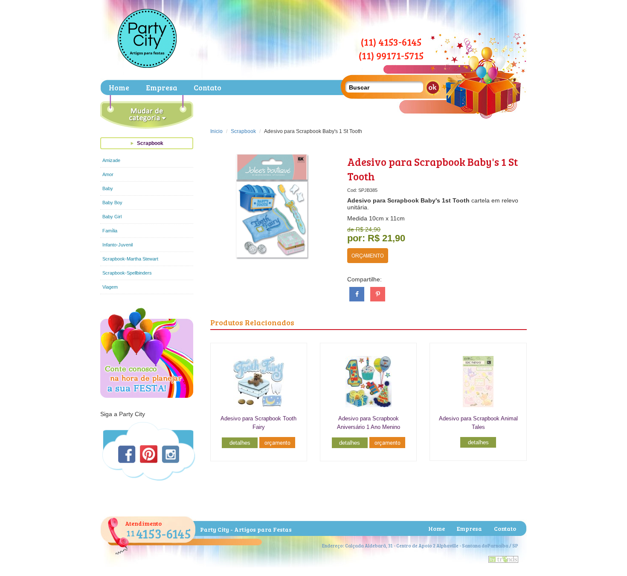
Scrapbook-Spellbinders (127, 272)
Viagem (110, 286)
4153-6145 (158, 533)
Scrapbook (150, 143)
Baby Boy (112, 202)
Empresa (161, 88)
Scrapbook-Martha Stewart (130, 258)
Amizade (111, 160)
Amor (107, 174)
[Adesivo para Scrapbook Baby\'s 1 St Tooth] (272, 206)
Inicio (216, 131)
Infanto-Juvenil (117, 244)
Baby (107, 188)
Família (109, 230)
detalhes (239, 443)
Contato (207, 88)
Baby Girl (112, 216)
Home (119, 88)
